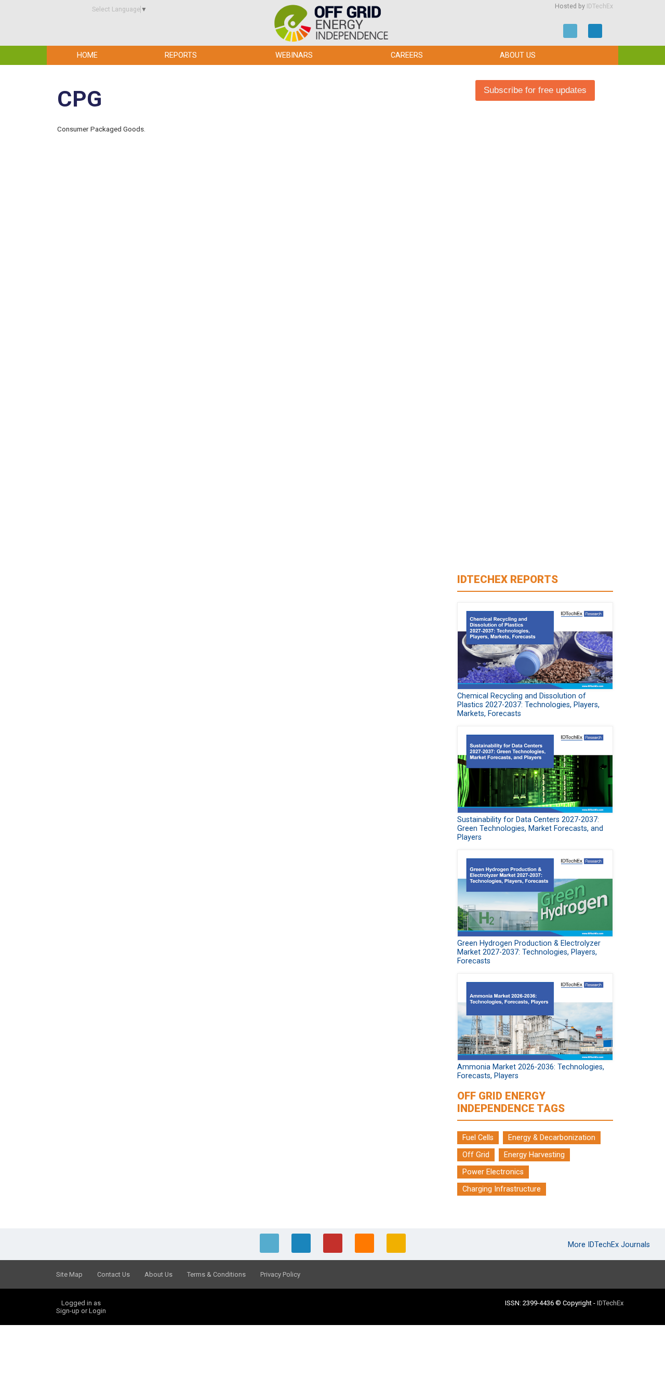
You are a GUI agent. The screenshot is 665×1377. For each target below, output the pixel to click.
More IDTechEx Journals (610, 1244)
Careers (407, 55)
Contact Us (113, 1274)
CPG (79, 99)
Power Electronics (493, 1172)
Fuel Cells (478, 1137)
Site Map (69, 1274)
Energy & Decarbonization (551, 1137)
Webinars (294, 55)
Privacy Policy (280, 1274)
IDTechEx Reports (507, 579)
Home (87, 55)
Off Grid (475, 1154)
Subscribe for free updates (535, 90)
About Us (518, 55)
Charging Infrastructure (501, 1189)
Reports (181, 55)
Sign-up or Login (81, 1311)
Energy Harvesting (534, 1154)
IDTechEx (600, 6)
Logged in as (81, 1303)
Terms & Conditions (216, 1274)
